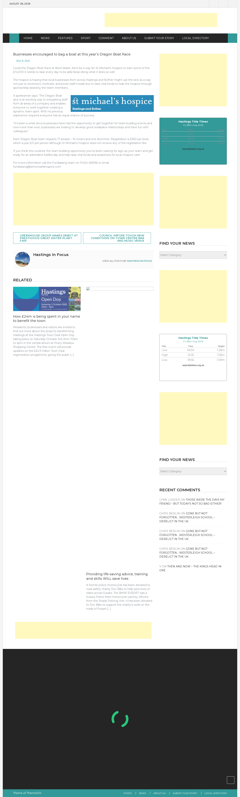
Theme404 (34, 793)
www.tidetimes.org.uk (193, 149)
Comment (106, 38)
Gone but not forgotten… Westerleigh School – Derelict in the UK (187, 517)
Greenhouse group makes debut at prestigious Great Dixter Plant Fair (49, 238)
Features (65, 38)
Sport (85, 38)
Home (28, 38)
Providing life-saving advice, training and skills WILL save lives (117, 576)
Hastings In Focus (139, 261)
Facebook (213, 4)
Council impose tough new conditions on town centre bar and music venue (117, 238)
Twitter (223, 4)
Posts (127, 793)
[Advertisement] (161, 20)
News (45, 38)
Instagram (232, 4)
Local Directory (195, 38)
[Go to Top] (230, 780)
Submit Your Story (159, 38)
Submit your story (185, 793)
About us (129, 38)
